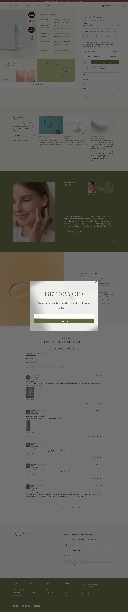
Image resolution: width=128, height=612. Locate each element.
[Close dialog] (96, 282)
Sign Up (64, 321)
